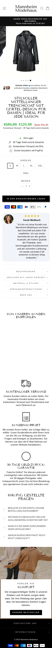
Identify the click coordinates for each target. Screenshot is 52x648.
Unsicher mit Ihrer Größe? (26, 277)
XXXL (26, 173)
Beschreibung (25, 271)
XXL (40, 165)
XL (31, 165)
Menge (26, 181)
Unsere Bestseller (25, 612)
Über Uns (26, 295)
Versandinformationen (26, 289)
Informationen (25, 632)
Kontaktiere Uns (25, 623)
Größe (26, 161)
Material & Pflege (26, 283)
